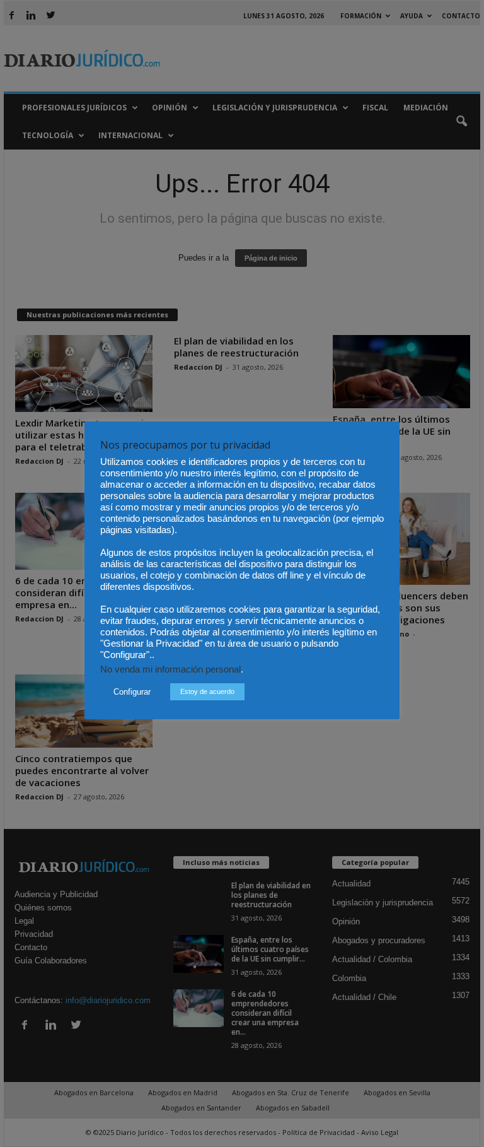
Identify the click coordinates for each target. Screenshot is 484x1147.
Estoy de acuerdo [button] (207, 691)
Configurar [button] (132, 692)
